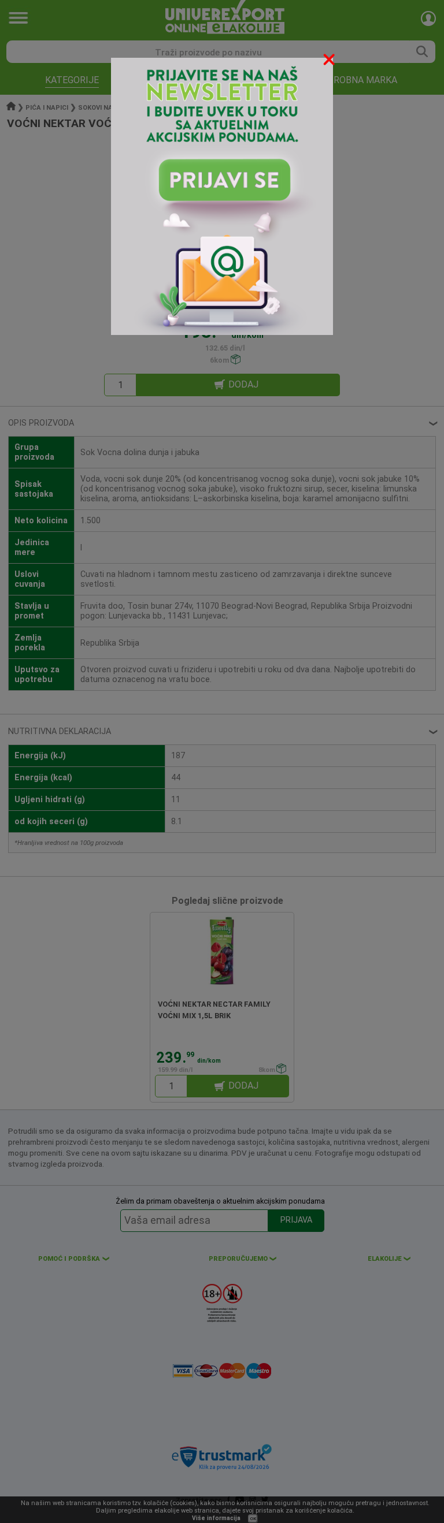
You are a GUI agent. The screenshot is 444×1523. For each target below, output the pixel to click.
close (330, 61)
